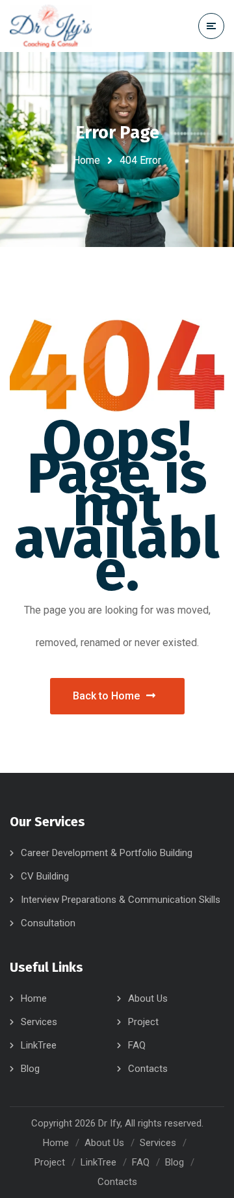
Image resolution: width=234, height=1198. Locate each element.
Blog (30, 1068)
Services (39, 1022)
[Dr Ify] (51, 26)
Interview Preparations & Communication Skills (120, 899)
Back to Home (106, 696)
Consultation (48, 923)
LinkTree (39, 1045)
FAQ (137, 1045)
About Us (148, 998)
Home (86, 160)
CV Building (45, 876)
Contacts (148, 1068)
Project (143, 1022)
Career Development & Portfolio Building (106, 853)
